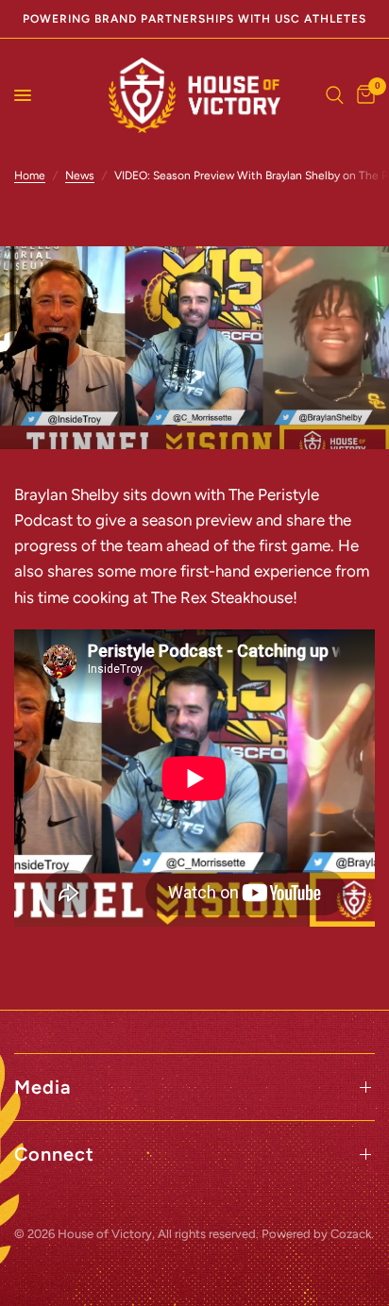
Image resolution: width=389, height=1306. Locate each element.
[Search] (334, 95)
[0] (362, 95)
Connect (54, 1154)
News (79, 175)
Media (42, 1087)
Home (29, 175)
